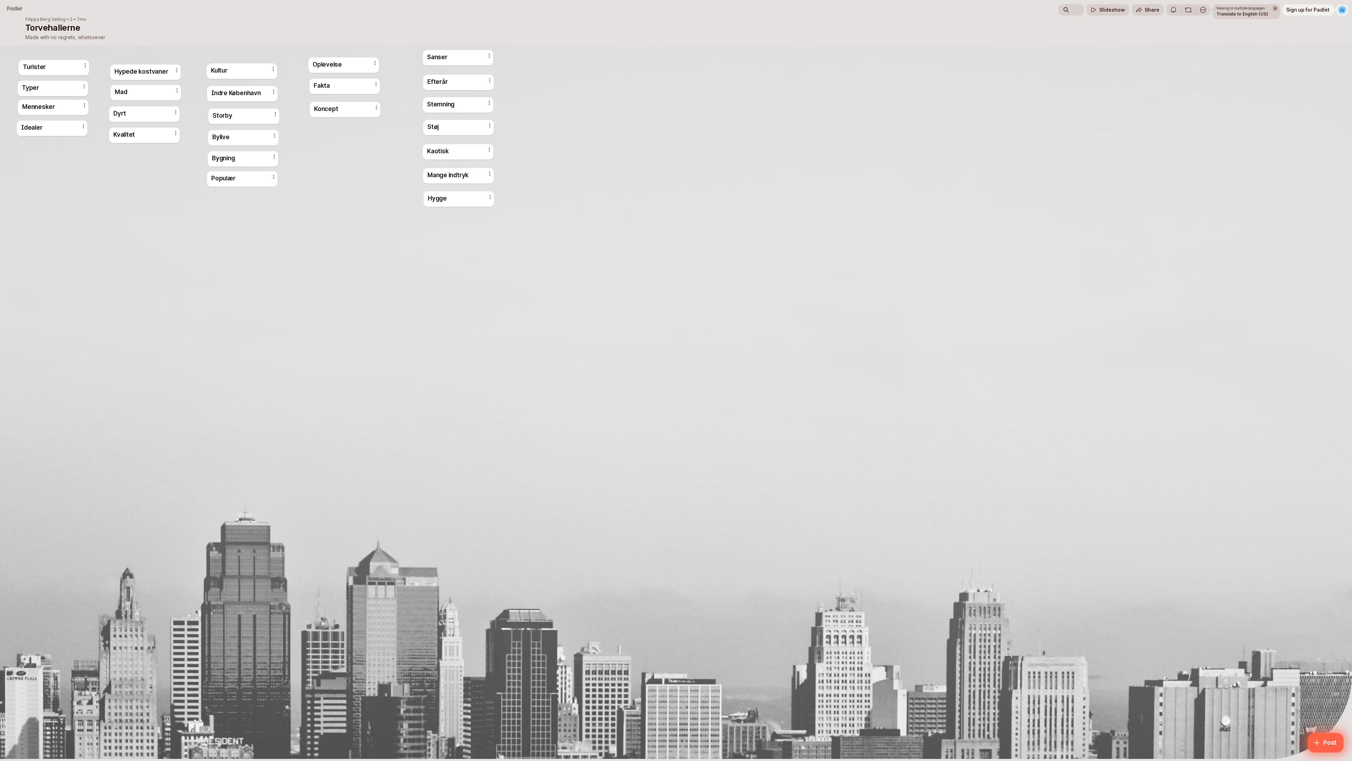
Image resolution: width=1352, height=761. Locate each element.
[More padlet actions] (1203, 10)
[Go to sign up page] (1342, 10)
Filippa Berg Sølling (45, 19)
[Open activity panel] (1173, 10)
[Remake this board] (1188, 10)
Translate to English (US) (1242, 14)
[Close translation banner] (1275, 8)
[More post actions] (490, 197)
